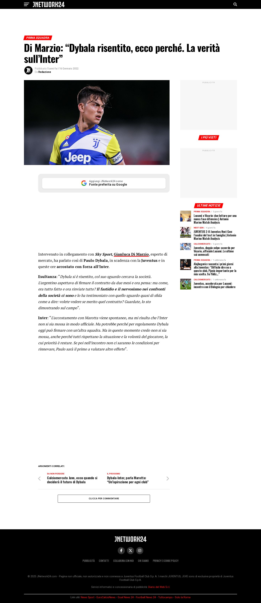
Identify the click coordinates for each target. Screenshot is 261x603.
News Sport (87, 597)
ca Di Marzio (137, 254)
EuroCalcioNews (106, 597)
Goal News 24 (126, 597)
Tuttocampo (165, 597)
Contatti (104, 561)
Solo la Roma (183, 597)
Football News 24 (146, 597)
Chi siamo (143, 561)
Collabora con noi (123, 561)
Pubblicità (89, 561)
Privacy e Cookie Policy (165, 561)
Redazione (44, 72)
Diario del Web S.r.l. (159, 587)
